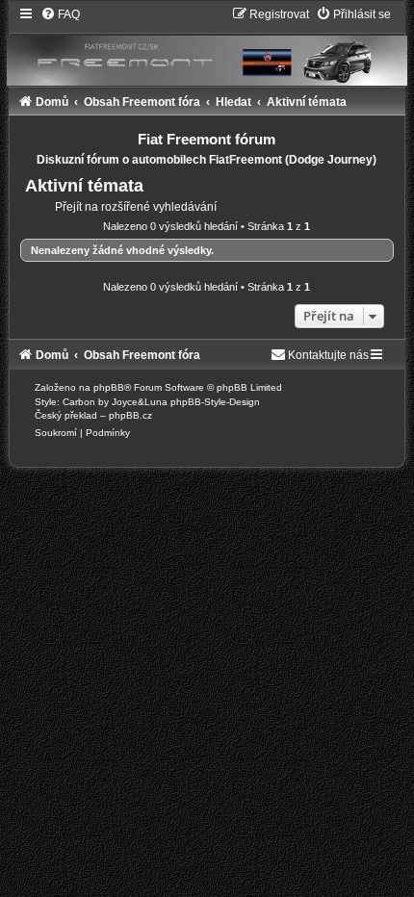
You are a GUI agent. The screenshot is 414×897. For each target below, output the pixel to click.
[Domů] (207, 46)
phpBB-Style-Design (215, 402)
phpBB (108, 387)
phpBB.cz (130, 415)
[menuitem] (60, 14)
